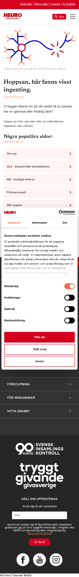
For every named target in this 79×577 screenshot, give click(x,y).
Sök (61, 16)
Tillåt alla (39, 337)
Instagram (56, 559)
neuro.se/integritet (39, 533)
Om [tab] (64, 222)
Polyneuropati (16, 192)
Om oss (12, 153)
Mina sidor (42, 4)
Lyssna (55, 4)
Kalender (26, 4)
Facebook (23, 559)
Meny (72, 17)
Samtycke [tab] (14, 222)
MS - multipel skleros (21, 179)
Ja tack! (39, 542)
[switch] (69, 298)
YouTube (39, 559)
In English (69, 4)
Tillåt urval (39, 349)
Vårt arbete (14, 205)
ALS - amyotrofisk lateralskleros (28, 166)
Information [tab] (39, 222)
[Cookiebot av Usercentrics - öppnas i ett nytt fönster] (59, 212)
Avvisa (39, 361)
